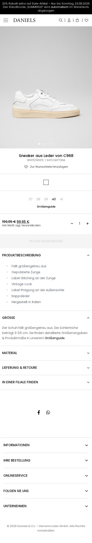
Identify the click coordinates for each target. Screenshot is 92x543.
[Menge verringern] (72, 223)
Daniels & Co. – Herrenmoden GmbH (42, 526)
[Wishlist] (85, 20)
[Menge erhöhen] (87, 223)
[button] (30, 199)
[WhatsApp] (48, 412)
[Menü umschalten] (5, 20)
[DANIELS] (24, 20)
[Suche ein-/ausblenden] (61, 20)
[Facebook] (39, 412)
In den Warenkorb (46, 241)
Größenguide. (55, 338)
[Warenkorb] (77, 20)
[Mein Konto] (69, 20)
